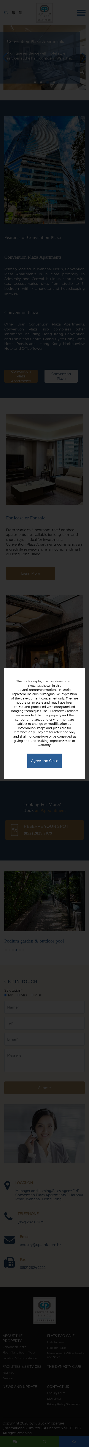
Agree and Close (44, 761)
